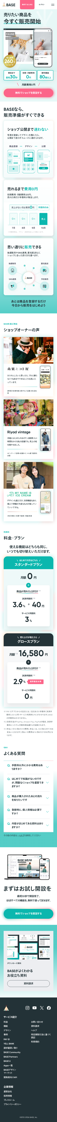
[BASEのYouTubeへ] (34, 1007)
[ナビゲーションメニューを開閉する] (52, 4)
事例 (6, 1034)
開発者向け (10, 1077)
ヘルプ (21, 835)
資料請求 (35, 1026)
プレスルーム (9, 1100)
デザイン (7, 1030)
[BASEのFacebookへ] (49, 1008)
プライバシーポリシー (12, 1104)
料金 (6, 1022)
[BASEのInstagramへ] (27, 1008)
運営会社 (8, 1091)
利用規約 (35, 1042)
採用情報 (8, 1096)
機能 (6, 1026)
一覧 (8, 1065)
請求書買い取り (10, 1048)
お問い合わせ (37, 1022)
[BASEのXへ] (42, 1008)
